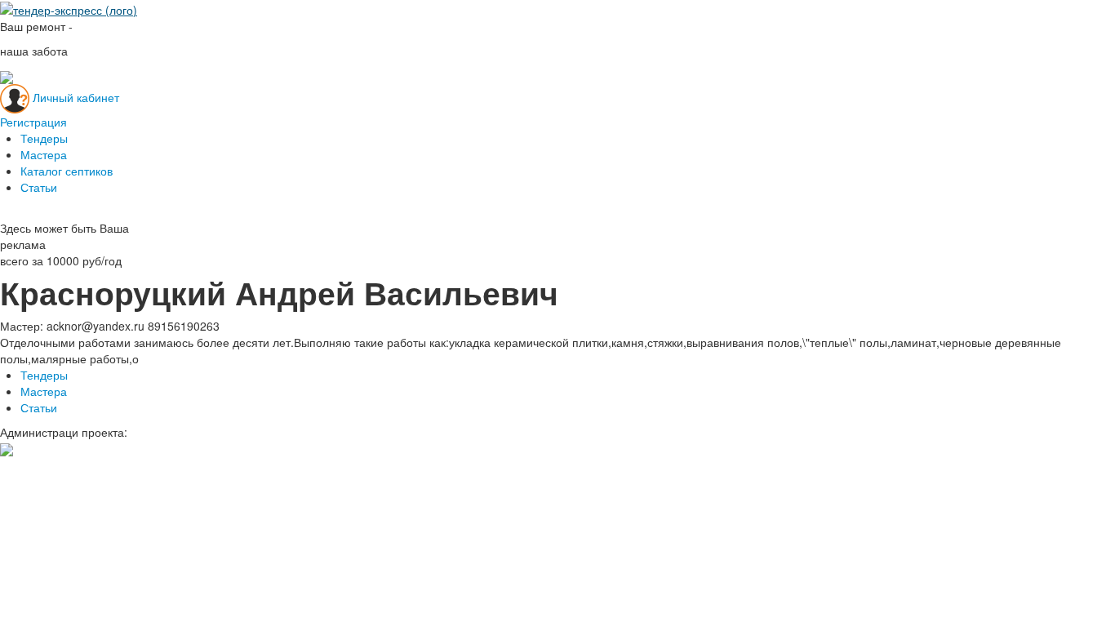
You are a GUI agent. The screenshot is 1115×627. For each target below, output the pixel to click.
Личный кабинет (76, 96)
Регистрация (33, 121)
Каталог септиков (66, 170)
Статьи (38, 187)
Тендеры (44, 138)
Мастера (43, 154)
